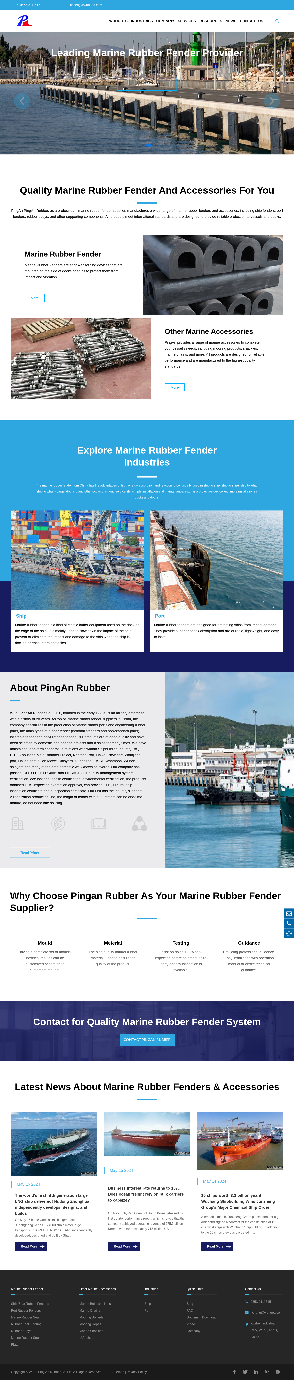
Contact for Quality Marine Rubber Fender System (147, 1022)
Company (165, 21)
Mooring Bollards (91, 1317)
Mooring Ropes (90, 1324)
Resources (210, 21)
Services (187, 21)
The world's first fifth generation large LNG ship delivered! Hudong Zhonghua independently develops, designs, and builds (52, 1204)
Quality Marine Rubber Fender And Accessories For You (147, 190)
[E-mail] (289, 913)
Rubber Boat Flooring (26, 1324)
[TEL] (289, 923)
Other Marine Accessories (209, 331)
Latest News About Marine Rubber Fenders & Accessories (147, 1087)
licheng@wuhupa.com (86, 5)
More (35, 298)
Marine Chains (89, 1311)
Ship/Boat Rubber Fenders (30, 1304)
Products (117, 21)
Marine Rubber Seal (25, 1317)
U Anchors (86, 1338)
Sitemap (118, 1372)
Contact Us (251, 21)
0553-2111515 (30, 5)
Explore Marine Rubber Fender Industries (147, 456)
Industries (142, 21)
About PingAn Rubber (60, 688)
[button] (272, 101)
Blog (190, 1304)
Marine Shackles (91, 1331)
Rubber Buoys (21, 1331)
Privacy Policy (136, 1372)
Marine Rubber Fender (63, 254)
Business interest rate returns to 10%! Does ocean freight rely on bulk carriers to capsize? (146, 1194)
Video (191, 1324)
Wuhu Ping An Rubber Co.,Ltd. (50, 1372)
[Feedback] (289, 933)
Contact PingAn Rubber (147, 1040)
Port (160, 616)
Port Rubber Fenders (26, 1311)
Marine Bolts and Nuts (95, 1304)
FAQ (190, 1311)
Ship (21, 616)
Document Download (202, 1317)
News (231, 21)
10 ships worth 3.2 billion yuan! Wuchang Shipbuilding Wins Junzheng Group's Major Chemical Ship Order (238, 1201)
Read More (30, 852)
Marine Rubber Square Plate (27, 1341)
